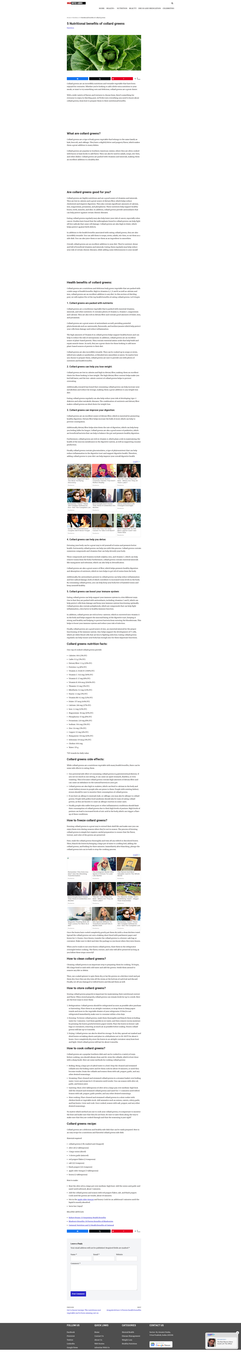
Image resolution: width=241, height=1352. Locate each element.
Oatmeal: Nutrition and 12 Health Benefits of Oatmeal (91, 1225)
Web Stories (99, 1344)
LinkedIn (71, 1344)
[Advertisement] (104, 118)
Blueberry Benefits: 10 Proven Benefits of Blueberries (91, 1221)
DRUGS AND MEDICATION (149, 8)
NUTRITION (122, 8)
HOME (101, 8)
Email (96, 1254)
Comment (76, 1263)
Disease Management (131, 1336)
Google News (72, 1347)
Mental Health (128, 1332)
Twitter (70, 1340)
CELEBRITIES (168, 8)
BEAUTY (133, 8)
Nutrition (75, 17)
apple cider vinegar (86, 1199)
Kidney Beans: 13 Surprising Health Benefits (87, 1218)
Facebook (71, 1332)
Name (74, 1254)
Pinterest (71, 1336)
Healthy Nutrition (129, 1344)
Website (119, 1254)
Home (69, 17)
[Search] (172, 3)
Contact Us (99, 1336)
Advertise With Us (102, 1347)
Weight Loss (127, 1340)
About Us (98, 1340)
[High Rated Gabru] (76, 3)
